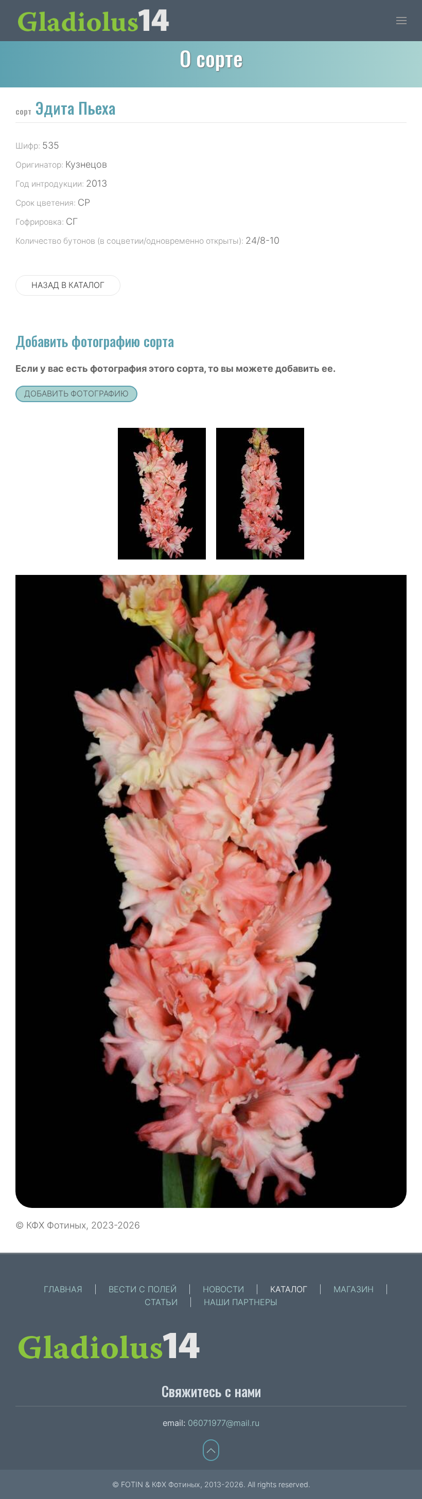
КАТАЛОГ (288, 1289)
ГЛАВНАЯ (63, 1289)
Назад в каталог (67, 285)
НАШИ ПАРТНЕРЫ (240, 1302)
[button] (401, 20)
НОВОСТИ (223, 1289)
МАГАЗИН (353, 1289)
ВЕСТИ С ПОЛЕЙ (143, 1289)
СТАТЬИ (161, 1302)
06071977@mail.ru (223, 1423)
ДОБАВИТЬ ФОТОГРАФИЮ (76, 394)
